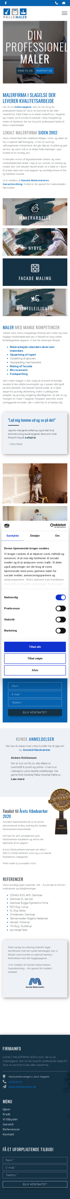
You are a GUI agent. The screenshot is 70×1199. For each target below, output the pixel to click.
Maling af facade (21, 366)
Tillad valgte (35, 658)
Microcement (19, 369)
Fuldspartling (19, 373)
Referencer (11, 1129)
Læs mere (18, 779)
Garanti (8, 1124)
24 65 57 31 (15, 1081)
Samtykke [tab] (12, 535)
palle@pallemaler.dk (22, 1086)
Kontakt (8, 1134)
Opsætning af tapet (23, 354)
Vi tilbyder (10, 1119)
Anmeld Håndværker (36, 749)
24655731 (30, 437)
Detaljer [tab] (35, 535)
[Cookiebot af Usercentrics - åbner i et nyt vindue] (50, 525)
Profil (6, 1114)
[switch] (61, 608)
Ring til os (25, 70)
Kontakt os (44, 70)
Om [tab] (57, 535)
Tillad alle (35, 646)
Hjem (6, 1109)
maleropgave (22, 106)
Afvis (35, 670)
